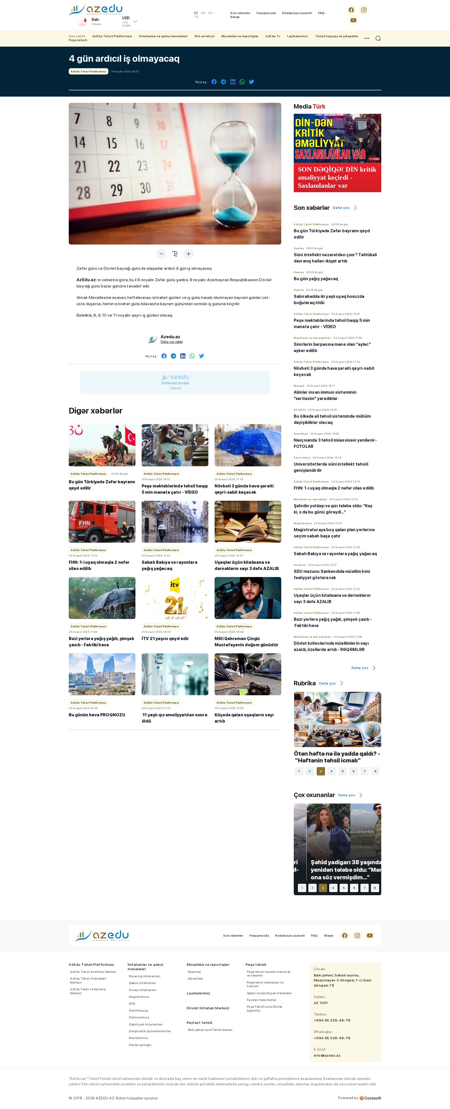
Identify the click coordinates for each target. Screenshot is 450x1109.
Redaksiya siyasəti (297, 13)
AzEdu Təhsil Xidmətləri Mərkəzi (88, 980)
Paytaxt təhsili (200, 1022)
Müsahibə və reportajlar (240, 36)
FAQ (321, 13)
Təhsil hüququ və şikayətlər (337, 36)
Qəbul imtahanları (143, 983)
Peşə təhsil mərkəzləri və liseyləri (265, 984)
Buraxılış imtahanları (145, 976)
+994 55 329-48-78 (332, 1020)
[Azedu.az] (95, 9)
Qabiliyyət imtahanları (146, 1024)
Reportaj (194, 972)
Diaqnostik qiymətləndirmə (150, 1031)
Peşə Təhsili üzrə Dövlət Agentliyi (264, 1008)
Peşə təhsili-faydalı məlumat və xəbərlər (269, 973)
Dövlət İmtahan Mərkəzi (208, 1008)
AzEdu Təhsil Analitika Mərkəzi (93, 972)
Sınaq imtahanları (143, 990)
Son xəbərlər (240, 13)
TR (196, 17)
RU (210, 13)
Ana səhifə (77, 36)
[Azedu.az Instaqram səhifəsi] (364, 10)
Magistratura (139, 997)
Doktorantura (139, 1017)
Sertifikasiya (138, 1010)
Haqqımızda (266, 13)
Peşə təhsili (78, 40)
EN (203, 13)
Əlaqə (235, 17)
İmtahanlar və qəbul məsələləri (163, 36)
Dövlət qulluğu (140, 1045)
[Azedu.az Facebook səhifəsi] (351, 10)
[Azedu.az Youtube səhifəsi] (353, 20)
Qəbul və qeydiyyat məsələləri (269, 993)
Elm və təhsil (205, 36)
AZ (196, 13)
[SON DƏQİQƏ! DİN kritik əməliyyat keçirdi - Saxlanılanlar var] (337, 138)
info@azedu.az (327, 1055)
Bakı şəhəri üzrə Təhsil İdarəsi (210, 1030)
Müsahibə (195, 978)
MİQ (132, 1003)
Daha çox (341, 207)
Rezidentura (138, 1038)
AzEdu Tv (273, 36)
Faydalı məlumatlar (262, 1000)
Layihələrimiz (297, 36)
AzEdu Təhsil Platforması (112, 36)
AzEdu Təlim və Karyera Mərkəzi (88, 991)
